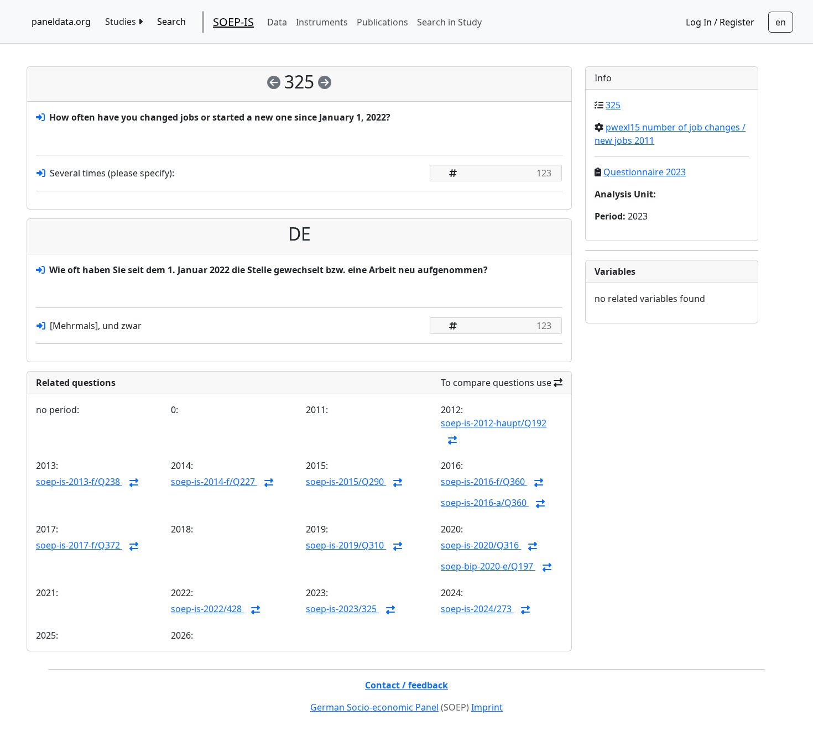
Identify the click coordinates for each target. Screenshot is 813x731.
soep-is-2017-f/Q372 (79, 545)
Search (171, 21)
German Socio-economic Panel (374, 707)
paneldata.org (61, 21)
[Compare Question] (452, 440)
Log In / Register (720, 22)
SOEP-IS (233, 21)
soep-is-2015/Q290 (346, 482)
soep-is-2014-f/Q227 (214, 482)
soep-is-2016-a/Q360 (485, 503)
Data (277, 22)
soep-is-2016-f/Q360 (484, 482)
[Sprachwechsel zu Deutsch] (780, 22)
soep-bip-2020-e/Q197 (488, 566)
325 (613, 105)
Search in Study (449, 22)
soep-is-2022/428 (207, 609)
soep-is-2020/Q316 (481, 545)
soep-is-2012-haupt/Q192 (493, 423)
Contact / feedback (406, 685)
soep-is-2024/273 (477, 609)
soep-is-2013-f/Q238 (79, 482)
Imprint (487, 707)
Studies (121, 21)
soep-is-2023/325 (342, 609)
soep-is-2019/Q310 (346, 545)
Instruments (322, 22)
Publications (382, 22)
